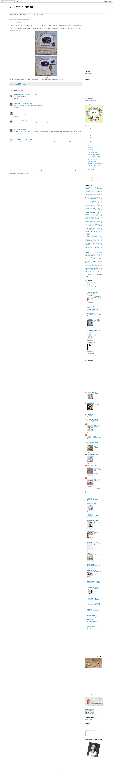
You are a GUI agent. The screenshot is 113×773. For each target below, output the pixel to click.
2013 (88, 137)
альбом (99, 190)
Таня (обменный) (91, 282)
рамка (89, 243)
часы (100, 265)
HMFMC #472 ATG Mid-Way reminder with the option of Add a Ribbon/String (97, 297)
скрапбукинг (88, 255)
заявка (96, 206)
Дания (100, 198)
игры (88, 208)
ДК (92, 202)
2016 (88, 132)
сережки (93, 250)
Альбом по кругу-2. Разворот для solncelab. (94, 157)
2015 (88, 133)
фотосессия (87, 265)
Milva (14, 129)
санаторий (87, 246)
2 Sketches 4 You (91, 342)
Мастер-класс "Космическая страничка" (97, 545)
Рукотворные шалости (92, 454)
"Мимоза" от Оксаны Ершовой (96, 446)
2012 (88, 139)
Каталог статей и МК (25, 14)
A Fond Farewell (97, 343)
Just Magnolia (90, 353)
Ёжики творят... (90, 424)
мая (89, 177)
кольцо (86, 217)
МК (88, 228)
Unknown (15, 139)
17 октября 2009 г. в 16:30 (22, 120)
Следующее (13, 170)
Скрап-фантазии (91, 564)
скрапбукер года (96, 254)
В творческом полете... (92, 392)
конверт (98, 217)
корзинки (87, 221)
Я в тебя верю (97, 455)
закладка (87, 206)
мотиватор (93, 228)
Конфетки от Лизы (92, 152)
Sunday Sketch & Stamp (93, 319)
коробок (94, 222)
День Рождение (97, 199)
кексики (93, 214)
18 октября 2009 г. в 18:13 (22, 129)
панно (96, 234)
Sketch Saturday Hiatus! (92, 306)
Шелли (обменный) (91, 286)
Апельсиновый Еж (91, 615)
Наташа (88, 284)
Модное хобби (90, 531)
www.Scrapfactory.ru (92, 621)
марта (89, 180)
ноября (90, 149)
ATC (92, 269)
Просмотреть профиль (90, 75)
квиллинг (87, 214)
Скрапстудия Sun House (93, 520)
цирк (96, 265)
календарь (92, 209)
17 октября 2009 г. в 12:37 (27, 103)
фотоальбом (88, 264)
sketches (89, 362)
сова (94, 255)
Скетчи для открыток (92, 309)
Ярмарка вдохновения (92, 419)
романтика (98, 244)
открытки (98, 233)
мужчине (99, 228)
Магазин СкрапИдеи (92, 626)
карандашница (88, 211)
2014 (88, 135)
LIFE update (89, 415)
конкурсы (87, 218)
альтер (93, 193)
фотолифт (97, 264)
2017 (88, 130)
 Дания (88, 187)
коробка (93, 221)
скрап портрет (93, 252)
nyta (14, 120)
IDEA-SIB (89, 553)
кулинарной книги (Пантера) (16, 27)
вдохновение (93, 195)
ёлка (99, 205)
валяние (87, 195)
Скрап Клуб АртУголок (92, 542)
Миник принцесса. (92, 161)
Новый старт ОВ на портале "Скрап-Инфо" (97, 573)
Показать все (99, 488)
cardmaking (89, 271)
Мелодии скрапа (91, 624)
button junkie (90, 414)
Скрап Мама (90, 628)
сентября (90, 169)
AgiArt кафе (90, 478)
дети (99, 201)
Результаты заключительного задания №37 (97, 590)
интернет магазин (96, 208)
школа (99, 266)
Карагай (98, 209)
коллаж (98, 215)
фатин (98, 262)
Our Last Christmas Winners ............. (97, 334)
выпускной (100, 197)
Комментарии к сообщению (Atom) (26, 173)
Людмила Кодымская (18, 94)
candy (98, 269)
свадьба (98, 248)
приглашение (88, 241)
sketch (99, 275)
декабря (90, 147)
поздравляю (87, 240)
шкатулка (93, 267)
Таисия (99, 261)
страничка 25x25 (96, 257)
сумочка (94, 261)
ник (99, 229)
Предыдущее (78, 170)
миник (100, 226)
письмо (100, 236)
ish (88, 435)
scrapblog (89, 609)
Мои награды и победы (37, 14)
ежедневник (87, 205)
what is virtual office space (92, 499)
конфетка (96, 218)
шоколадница (94, 268)
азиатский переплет (92, 190)
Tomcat (91, 276)
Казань (86, 209)
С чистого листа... (22, 7)
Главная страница (14, 14)
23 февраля (93, 188)
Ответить (15, 98)
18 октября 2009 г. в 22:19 (26, 139)
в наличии (97, 194)
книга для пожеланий (90, 215)
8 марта (100, 188)
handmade (98, 272)
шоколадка (87, 268)
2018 (88, 128)
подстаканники (88, 239)
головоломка (95, 198)
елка (94, 205)
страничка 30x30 (90, 258)
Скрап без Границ (91, 503)
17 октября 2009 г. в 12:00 (31, 94)
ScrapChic (89, 498)
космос (99, 222)
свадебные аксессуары (97, 246)
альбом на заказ (89, 191)
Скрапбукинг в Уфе (92, 598)
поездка (97, 239)
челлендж (87, 266)
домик (96, 202)
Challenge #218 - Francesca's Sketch (97, 322)
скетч (100, 250)
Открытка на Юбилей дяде (94, 154)
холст (93, 265)
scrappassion (90, 403)
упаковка (92, 262)
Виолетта (94, 197)
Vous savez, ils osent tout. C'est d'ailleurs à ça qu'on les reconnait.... (97, 471)
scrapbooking (24, 84)
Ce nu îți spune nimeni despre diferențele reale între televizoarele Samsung (94, 437)
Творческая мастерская (93, 581)
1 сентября (96, 187)
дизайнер (87, 202)
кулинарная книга (17, 84)
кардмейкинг (90, 213)
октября (90, 151)
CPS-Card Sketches (92, 356)
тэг (86, 262)
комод (92, 217)
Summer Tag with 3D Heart (92, 420)
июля (89, 173)
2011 (88, 141)
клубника (98, 214)
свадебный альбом (89, 248)
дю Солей (94, 204)
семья (86, 250)
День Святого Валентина (90, 201)
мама (95, 225)
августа (90, 171)
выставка (89, 198)
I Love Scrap (90, 514)
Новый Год (88, 231)
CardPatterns (90, 313)
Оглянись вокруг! (91, 570)
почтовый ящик (97, 240)
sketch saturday (91, 304)
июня (89, 175)
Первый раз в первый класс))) (95, 163)
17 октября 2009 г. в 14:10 (24, 112)
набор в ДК (88, 229)
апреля (90, 178)
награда (95, 229)
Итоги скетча (97, 554)
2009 (88, 145)
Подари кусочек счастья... (93, 587)
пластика (88, 237)
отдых (92, 233)
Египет (99, 204)
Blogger (63, 769)
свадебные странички (93, 247)
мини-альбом (94, 226)
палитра (91, 234)
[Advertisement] (93, 44)
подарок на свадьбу (96, 237)
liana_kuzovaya (17, 103)
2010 (88, 143)
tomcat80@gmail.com (93, 100)
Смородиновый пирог (93, 159)
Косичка (15, 112)
